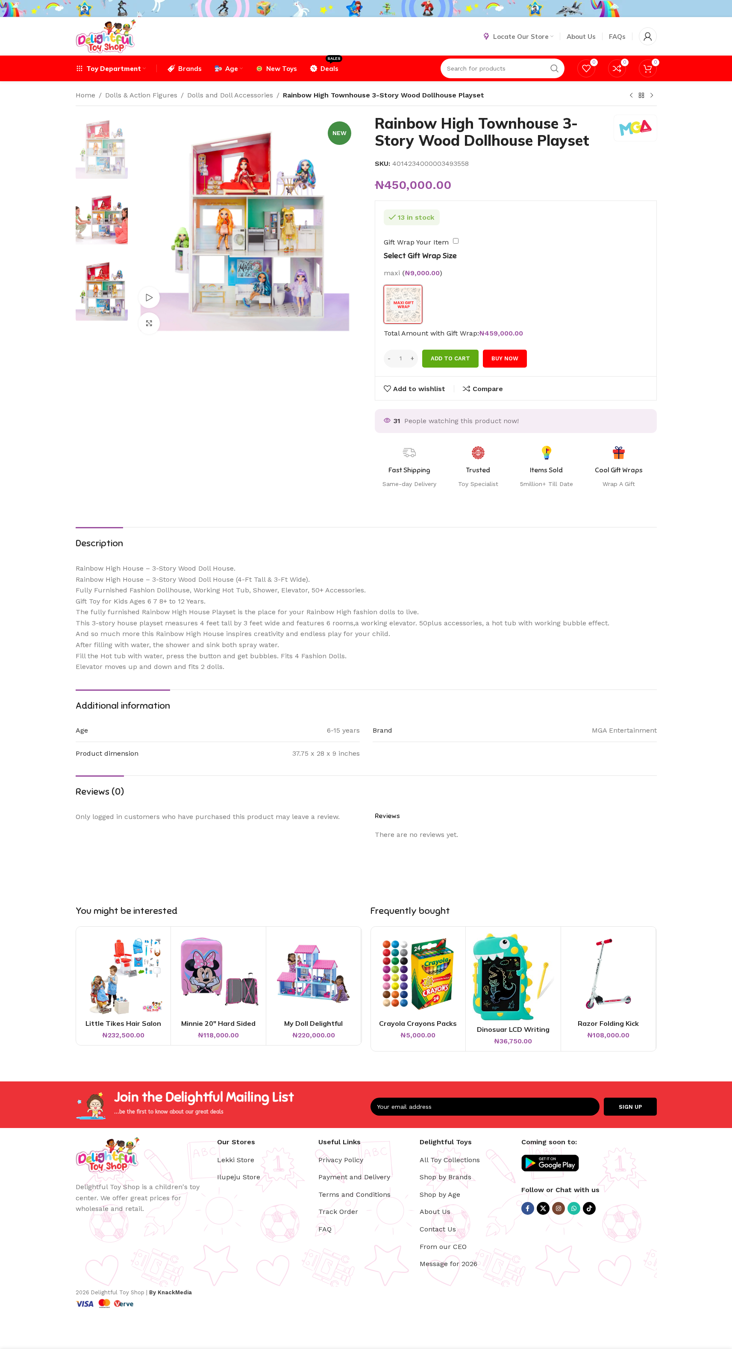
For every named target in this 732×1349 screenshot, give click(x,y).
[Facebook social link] (527, 1208)
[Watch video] (149, 297)
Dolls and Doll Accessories (230, 95)
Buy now (504, 358)
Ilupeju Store (238, 1177)
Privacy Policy (340, 1160)
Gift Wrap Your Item (416, 242)
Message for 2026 (448, 1264)
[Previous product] (631, 96)
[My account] (648, 36)
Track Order (338, 1212)
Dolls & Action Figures (141, 95)
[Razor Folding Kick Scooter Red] (608, 974)
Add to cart (450, 358)
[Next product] (652, 96)
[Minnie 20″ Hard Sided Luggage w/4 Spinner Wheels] (218, 974)
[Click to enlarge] (149, 323)
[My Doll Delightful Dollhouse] (314, 974)
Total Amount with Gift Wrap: (431, 333)
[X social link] (543, 1208)
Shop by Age (440, 1194)
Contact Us (438, 1229)
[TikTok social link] (589, 1208)
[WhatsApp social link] (573, 1208)
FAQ (325, 1229)
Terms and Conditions (354, 1194)
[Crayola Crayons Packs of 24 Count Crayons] (418, 974)
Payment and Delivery (354, 1177)
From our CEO (443, 1247)
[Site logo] (106, 36)
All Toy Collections (450, 1160)
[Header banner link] (366, 8)
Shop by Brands (445, 1177)
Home (85, 95)
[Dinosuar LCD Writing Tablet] (513, 977)
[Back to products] (641, 96)
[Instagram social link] (558, 1208)
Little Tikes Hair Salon (123, 1023)
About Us (435, 1212)
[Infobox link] (619, 467)
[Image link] (108, 1154)
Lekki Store (235, 1160)
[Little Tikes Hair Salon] (123, 974)
